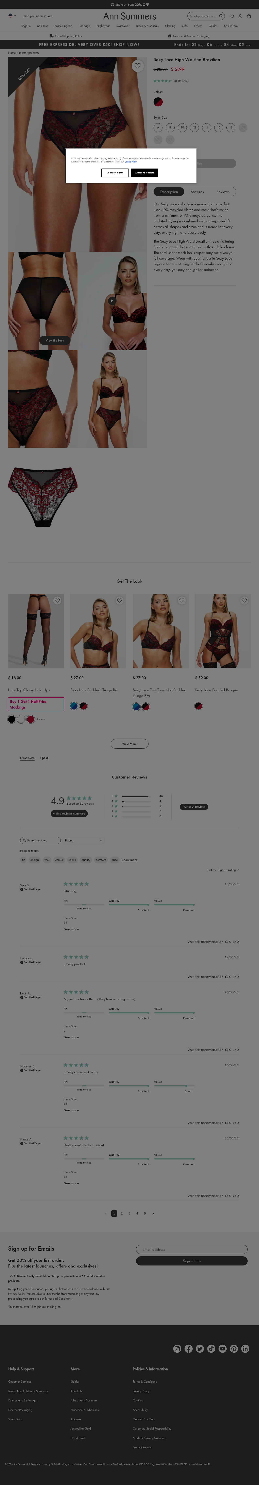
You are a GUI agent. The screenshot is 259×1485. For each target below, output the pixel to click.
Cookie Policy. (131, 161)
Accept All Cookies (144, 172)
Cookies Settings (115, 172)
